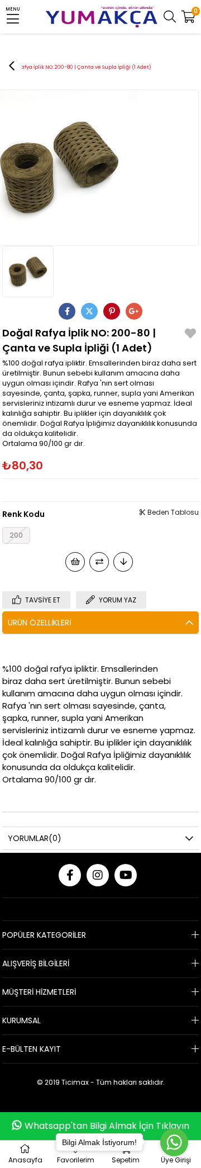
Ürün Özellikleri (39, 622)
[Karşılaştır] (99, 562)
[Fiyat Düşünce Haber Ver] (123, 562)
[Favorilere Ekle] (190, 335)
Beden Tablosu (172, 512)
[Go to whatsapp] (174, 1142)
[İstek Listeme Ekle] (75, 562)
